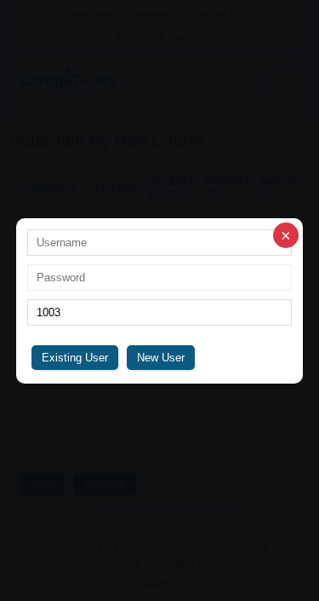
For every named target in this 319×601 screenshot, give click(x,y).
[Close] (286, 235)
